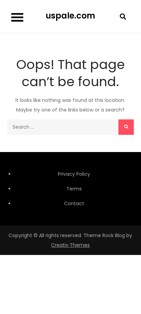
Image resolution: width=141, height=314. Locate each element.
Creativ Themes (70, 245)
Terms (74, 188)
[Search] (126, 127)
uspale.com (70, 15)
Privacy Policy (74, 174)
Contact (74, 203)
